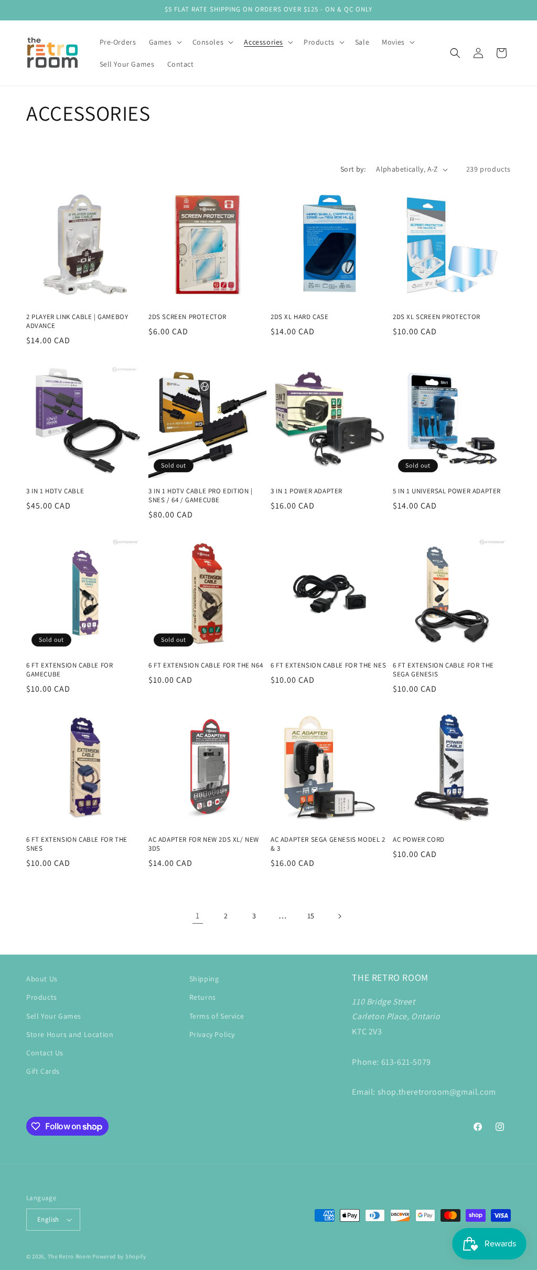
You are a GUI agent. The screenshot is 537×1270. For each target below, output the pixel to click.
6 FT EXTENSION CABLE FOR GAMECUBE (69, 670)
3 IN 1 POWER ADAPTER (306, 491)
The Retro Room (69, 1256)
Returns (202, 997)
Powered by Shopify (119, 1256)
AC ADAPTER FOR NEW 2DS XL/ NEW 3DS (203, 844)
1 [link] (198, 915)
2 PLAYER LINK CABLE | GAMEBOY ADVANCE (77, 321)
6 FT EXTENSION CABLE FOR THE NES (328, 665)
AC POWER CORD (419, 839)
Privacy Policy (212, 1034)
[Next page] (339, 916)
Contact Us (44, 1052)
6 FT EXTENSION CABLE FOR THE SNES (76, 844)
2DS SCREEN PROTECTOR (187, 317)
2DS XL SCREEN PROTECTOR (436, 317)
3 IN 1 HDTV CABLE (55, 491)
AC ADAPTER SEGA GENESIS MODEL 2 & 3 (328, 844)
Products (41, 997)
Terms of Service (216, 1016)
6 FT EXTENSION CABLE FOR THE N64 (205, 665)
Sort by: (353, 169)
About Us (42, 978)
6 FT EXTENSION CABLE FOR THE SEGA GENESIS (443, 670)
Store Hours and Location (69, 1034)
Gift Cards (43, 1071)
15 (311, 915)
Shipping (204, 978)
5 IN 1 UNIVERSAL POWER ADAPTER (447, 491)
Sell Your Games (53, 1016)
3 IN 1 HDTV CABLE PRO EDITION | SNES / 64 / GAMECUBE (200, 495)
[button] (164, 42)
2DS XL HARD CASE (300, 317)
